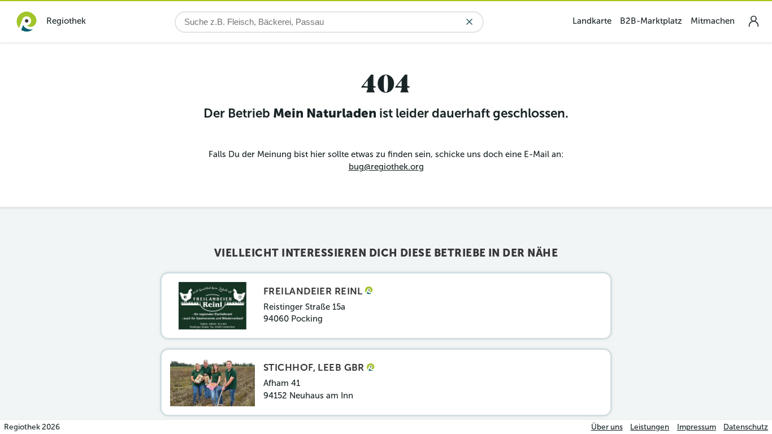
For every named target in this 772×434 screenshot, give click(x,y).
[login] (753, 21)
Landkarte (592, 21)
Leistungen (649, 427)
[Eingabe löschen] (469, 22)
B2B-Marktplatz (651, 21)
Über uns (607, 427)
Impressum (696, 427)
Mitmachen (713, 21)
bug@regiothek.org (386, 167)
